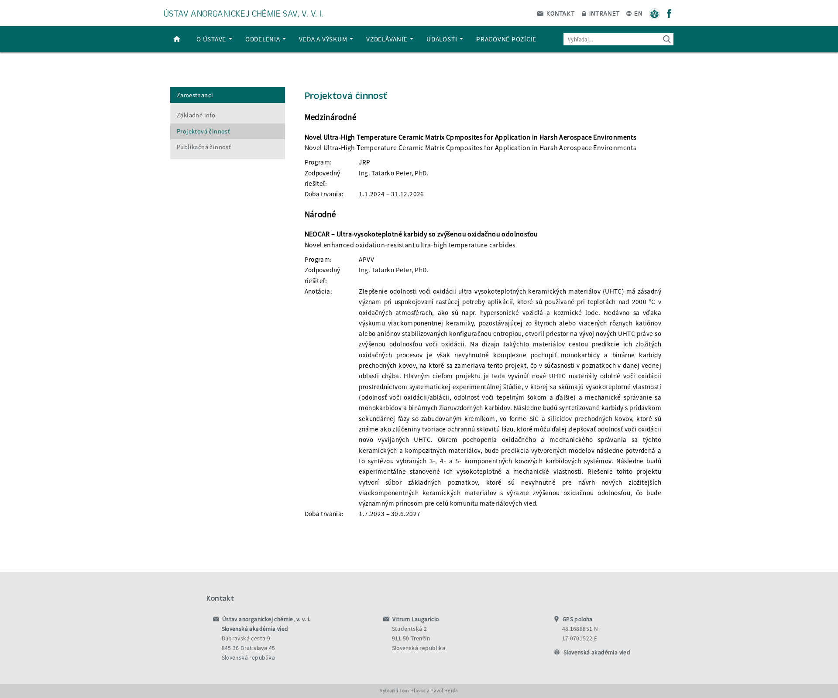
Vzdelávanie (387, 39)
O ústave (212, 39)
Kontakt (559, 13)
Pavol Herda (444, 691)
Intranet (603, 13)
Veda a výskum (324, 39)
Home (177, 39)
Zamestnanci (195, 95)
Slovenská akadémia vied (596, 652)
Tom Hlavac (412, 691)
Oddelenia (263, 39)
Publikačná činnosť (204, 147)
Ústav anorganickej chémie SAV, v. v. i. (243, 12)
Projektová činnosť (203, 131)
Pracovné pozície (506, 39)
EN (637, 13)
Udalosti (442, 39)
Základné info (196, 115)
